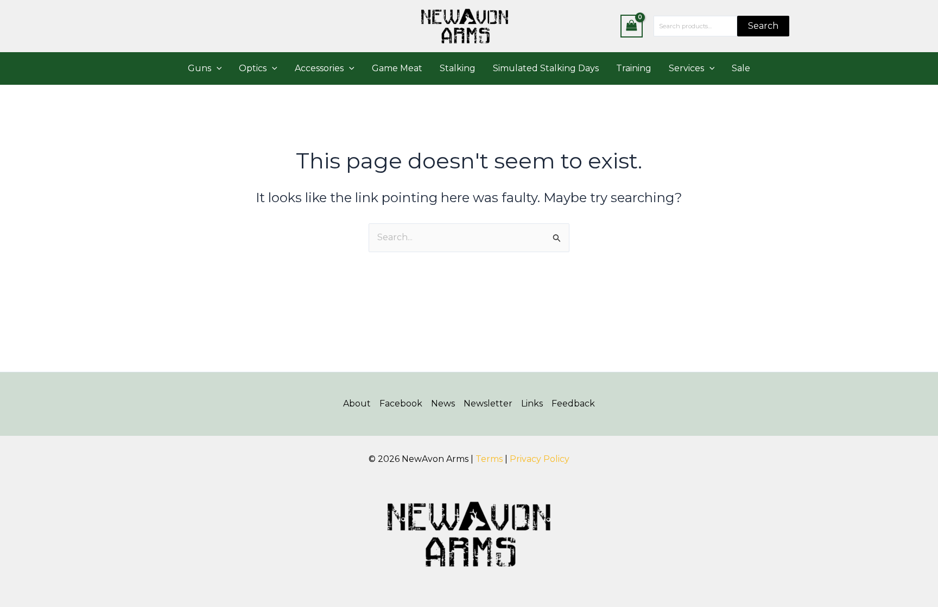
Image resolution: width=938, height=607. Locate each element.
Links (532, 403)
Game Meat (397, 68)
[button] (216, 68)
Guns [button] (199, 68)
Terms (489, 459)
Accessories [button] (319, 68)
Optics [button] (253, 68)
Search (763, 26)
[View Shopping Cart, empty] (631, 26)
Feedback (573, 403)
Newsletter (488, 403)
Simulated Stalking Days (546, 68)
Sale (741, 68)
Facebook (400, 403)
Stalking (458, 68)
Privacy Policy (539, 459)
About (357, 403)
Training (633, 68)
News (443, 403)
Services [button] (686, 68)
